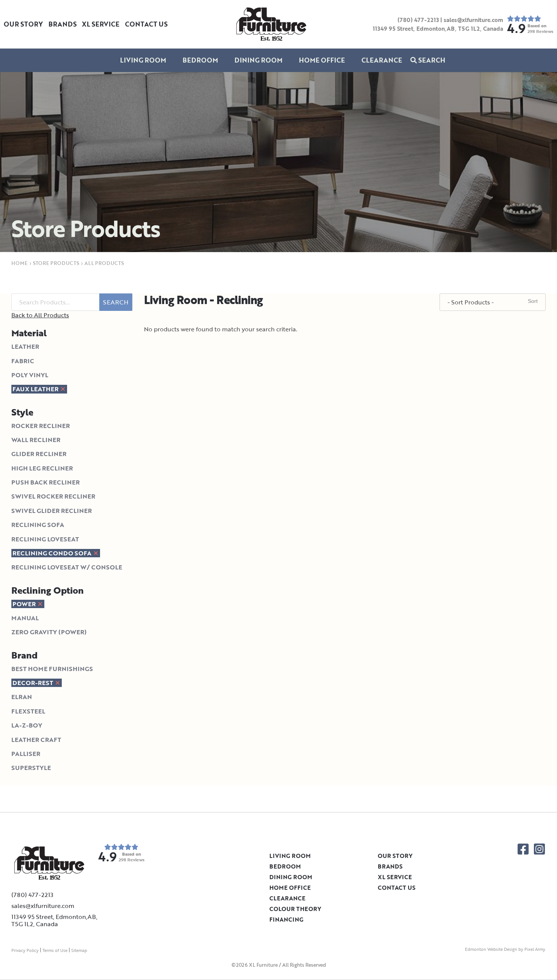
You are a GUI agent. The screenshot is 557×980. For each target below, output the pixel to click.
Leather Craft (36, 739)
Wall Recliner (35, 440)
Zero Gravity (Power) (49, 632)
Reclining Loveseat (45, 539)
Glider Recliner (38, 454)
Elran (21, 697)
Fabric (22, 361)
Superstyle (31, 768)
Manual (25, 618)
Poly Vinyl (29, 375)
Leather (25, 346)
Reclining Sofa (37, 525)
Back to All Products (40, 315)
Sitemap (79, 950)
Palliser (25, 754)
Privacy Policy (25, 950)
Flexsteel (28, 711)
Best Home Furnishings (52, 669)
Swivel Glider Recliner (51, 510)
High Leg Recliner (42, 468)
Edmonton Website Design (491, 949)
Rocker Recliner (40, 426)
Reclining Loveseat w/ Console (66, 567)
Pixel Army (534, 949)
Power (25, 604)
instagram (539, 849)
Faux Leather (36, 389)
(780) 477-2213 (418, 19)
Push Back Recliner (45, 482)
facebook (523, 849)
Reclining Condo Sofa (53, 553)
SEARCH (115, 302)
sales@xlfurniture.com (473, 19)
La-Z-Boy (26, 725)
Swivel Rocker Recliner (53, 496)
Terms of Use (54, 950)
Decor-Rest (34, 683)
